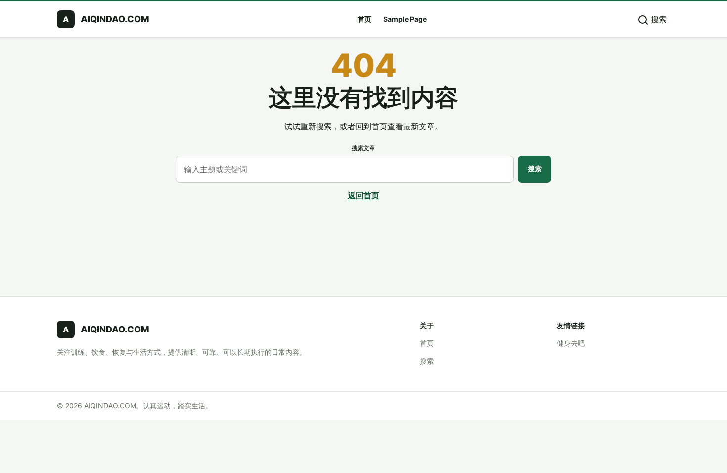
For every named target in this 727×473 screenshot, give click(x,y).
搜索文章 (363, 148)
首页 (364, 19)
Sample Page (405, 19)
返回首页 (363, 195)
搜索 (535, 168)
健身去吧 (571, 343)
